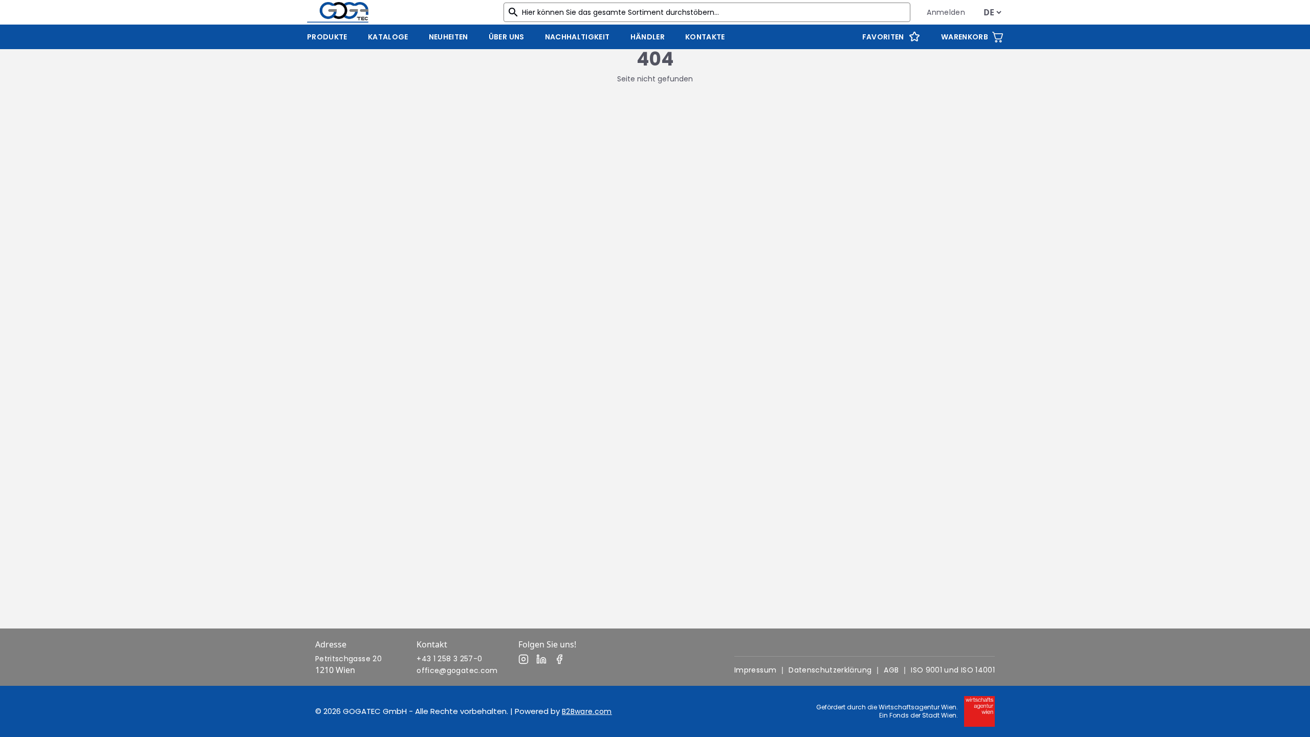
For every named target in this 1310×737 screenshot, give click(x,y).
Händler (647, 37)
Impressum (755, 670)
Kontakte (705, 37)
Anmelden (946, 12)
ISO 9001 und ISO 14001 (953, 670)
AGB (891, 670)
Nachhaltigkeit (577, 37)
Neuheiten (448, 37)
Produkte (327, 37)
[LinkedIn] (541, 659)
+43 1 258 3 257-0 (449, 659)
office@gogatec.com (457, 670)
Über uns (507, 37)
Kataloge (388, 37)
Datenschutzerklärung (830, 670)
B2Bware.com (587, 711)
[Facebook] (559, 659)
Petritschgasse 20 (348, 659)
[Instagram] (523, 659)
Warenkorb (964, 37)
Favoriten (883, 37)
